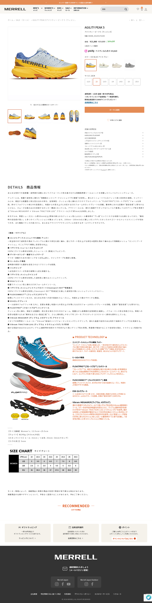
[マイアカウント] (146, 10)
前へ (133, 20)
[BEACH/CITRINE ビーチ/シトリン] (104, 65)
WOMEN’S (49, 9)
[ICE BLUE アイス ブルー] (91, 65)
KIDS (59, 9)
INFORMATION (80, 9)
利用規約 (67, 594)
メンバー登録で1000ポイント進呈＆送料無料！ (76, 2)
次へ (140, 20)
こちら (104, 169)
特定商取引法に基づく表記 (51, 594)
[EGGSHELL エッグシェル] (117, 65)
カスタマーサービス (102, 594)
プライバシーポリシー (82, 594)
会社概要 (34, 594)
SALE (67, 9)
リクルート (117, 594)
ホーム (10, 20)
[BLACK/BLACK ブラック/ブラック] (130, 65)
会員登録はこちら (74, 538)
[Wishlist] (138, 9)
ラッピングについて (26, 538)
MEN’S (37, 9)
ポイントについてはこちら (123, 538)
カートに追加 (114, 110)
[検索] (126, 9)
